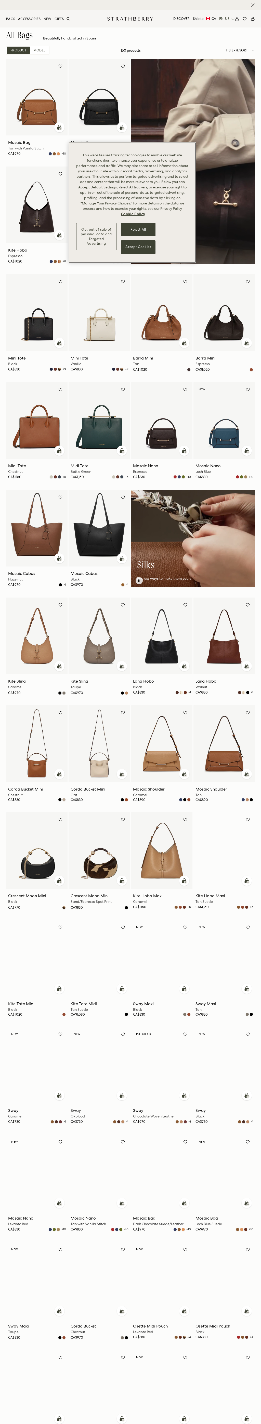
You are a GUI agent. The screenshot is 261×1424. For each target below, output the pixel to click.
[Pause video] (139, 581)
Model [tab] (39, 50)
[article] (193, 578)
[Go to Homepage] (130, 19)
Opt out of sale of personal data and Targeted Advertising (96, 236)
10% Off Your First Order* (126, 5)
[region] (132, 202)
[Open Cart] (253, 19)
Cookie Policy (133, 214)
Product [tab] (18, 50)
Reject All (138, 229)
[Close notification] (253, 5)
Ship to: (204, 19)
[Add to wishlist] (60, 67)
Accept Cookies (138, 247)
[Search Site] (68, 19)
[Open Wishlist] (245, 19)
